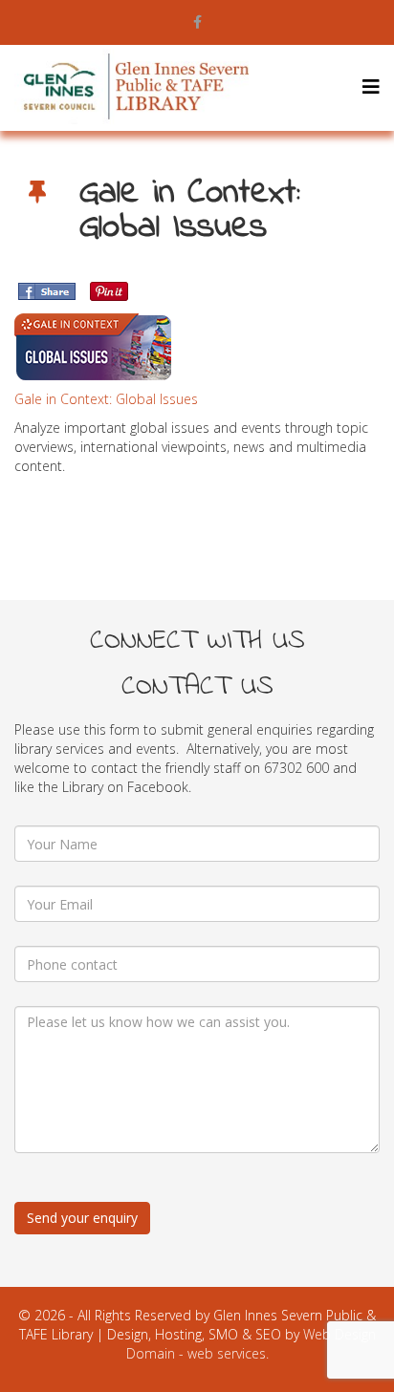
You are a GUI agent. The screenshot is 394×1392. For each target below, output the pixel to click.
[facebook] (197, 21)
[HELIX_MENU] (371, 86)
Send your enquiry (82, 1218)
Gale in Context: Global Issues (106, 399)
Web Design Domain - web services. (251, 1343)
